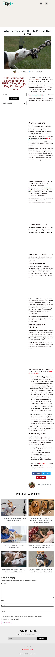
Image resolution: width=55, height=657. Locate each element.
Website (3, 611)
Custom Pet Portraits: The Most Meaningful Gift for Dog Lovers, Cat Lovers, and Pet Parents (41, 520)
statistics (38, 79)
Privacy (31, 649)
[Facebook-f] (24, 646)
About (23, 649)
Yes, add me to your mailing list (10, 619)
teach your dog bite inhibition (36, 96)
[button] (41, 3)
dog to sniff (42, 463)
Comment (4, 583)
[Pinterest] (27, 646)
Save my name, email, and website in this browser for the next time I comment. (23, 616)
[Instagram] (30, 646)
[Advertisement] (27, 17)
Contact (27, 649)
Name (3, 600)
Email (3, 605)
